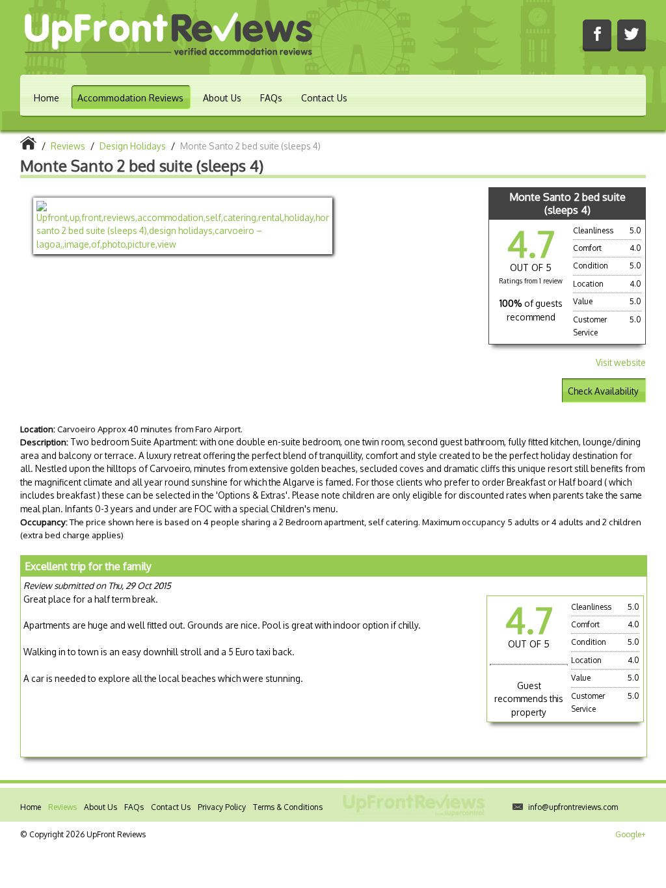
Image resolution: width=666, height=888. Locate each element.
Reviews (62, 807)
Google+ (630, 834)
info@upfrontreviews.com (573, 807)
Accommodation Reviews (130, 97)
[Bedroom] (182, 226)
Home (46, 97)
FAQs (271, 97)
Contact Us (324, 97)
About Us (222, 97)
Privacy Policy (222, 807)
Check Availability (603, 391)
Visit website (621, 362)
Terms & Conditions (288, 807)
